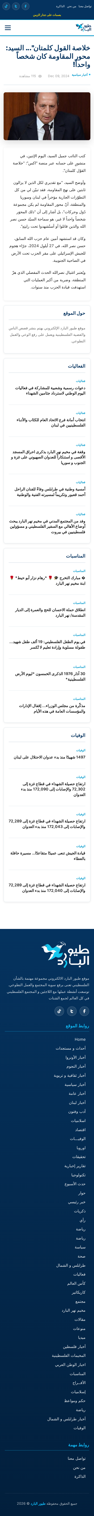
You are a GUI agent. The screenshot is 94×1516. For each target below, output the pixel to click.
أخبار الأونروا (76, 1057)
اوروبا (81, 1147)
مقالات (80, 1319)
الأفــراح (79, 1382)
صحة (82, 1256)
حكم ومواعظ (75, 1400)
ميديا (82, 1337)
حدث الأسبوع (75, 1183)
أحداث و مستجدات (71, 1048)
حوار (82, 1192)
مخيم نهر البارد (74, 1310)
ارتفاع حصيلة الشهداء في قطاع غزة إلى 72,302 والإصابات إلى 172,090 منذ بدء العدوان (53, 789)
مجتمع (80, 1301)
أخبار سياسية (75, 1084)
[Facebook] (25, 6)
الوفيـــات (78, 1138)
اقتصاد (80, 1129)
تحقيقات (79, 1156)
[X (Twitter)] (16, 6)
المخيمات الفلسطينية (69, 1355)
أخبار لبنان (77, 1102)
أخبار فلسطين (74, 1346)
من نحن (71, 6)
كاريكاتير (79, 1292)
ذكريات (80, 1211)
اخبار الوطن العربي (70, 1364)
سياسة (80, 1247)
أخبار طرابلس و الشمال (66, 1418)
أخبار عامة (77, 1093)
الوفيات (80, 1427)
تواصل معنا (85, 6)
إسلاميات (78, 1391)
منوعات (79, 1328)
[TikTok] (6, 6)
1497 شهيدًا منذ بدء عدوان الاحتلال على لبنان (49, 757)
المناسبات (78, 1373)
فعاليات (79, 1274)
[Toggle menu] (8, 28)
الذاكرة (60, 6)
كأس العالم (76, 1283)
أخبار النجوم (76, 1066)
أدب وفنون (77, 1111)
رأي (83, 1220)
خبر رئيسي (77, 1201)
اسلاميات (78, 1120)
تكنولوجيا (78, 1174)
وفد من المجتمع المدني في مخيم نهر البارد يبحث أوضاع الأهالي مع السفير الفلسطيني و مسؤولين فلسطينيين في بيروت (47, 526)
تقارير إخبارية (75, 1165)
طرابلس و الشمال (71, 1265)
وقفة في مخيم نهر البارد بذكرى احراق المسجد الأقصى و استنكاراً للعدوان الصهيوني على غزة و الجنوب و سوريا (48, 457)
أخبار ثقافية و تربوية (70, 1075)
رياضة (81, 1229)
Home (80, 1039)
